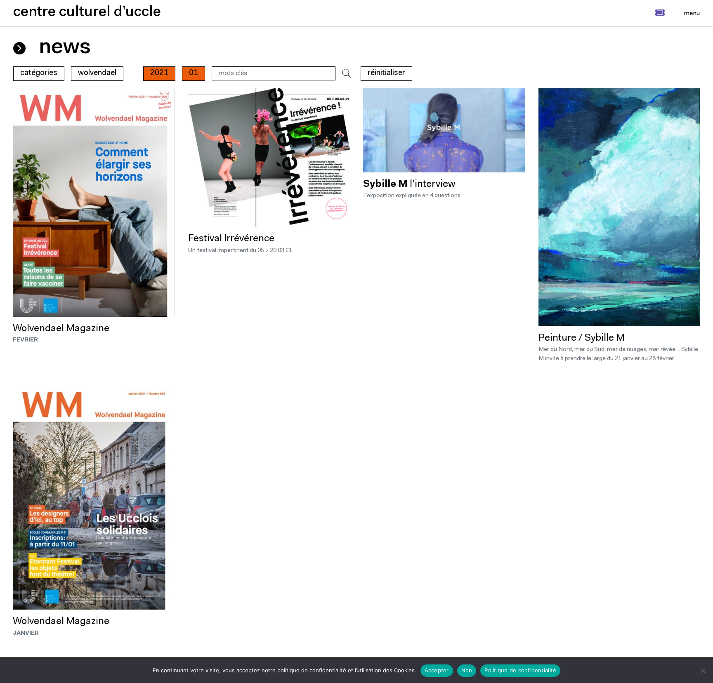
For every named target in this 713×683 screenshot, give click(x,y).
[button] (650, 13)
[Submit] (346, 73)
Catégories (38, 73)
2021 (159, 73)
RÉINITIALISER (386, 73)
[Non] (703, 671)
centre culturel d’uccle (87, 12)
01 (193, 73)
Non (466, 670)
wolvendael (97, 73)
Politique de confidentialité (520, 670)
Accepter (437, 670)
